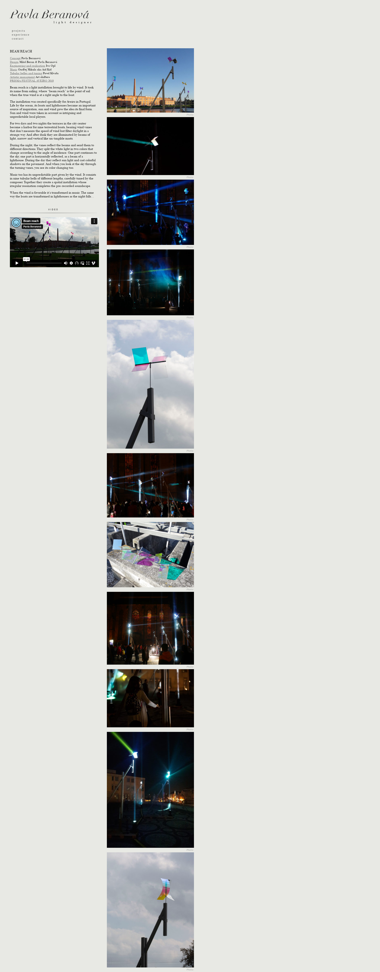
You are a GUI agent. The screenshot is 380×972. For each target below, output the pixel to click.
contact (18, 38)
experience (21, 34)
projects (18, 30)
